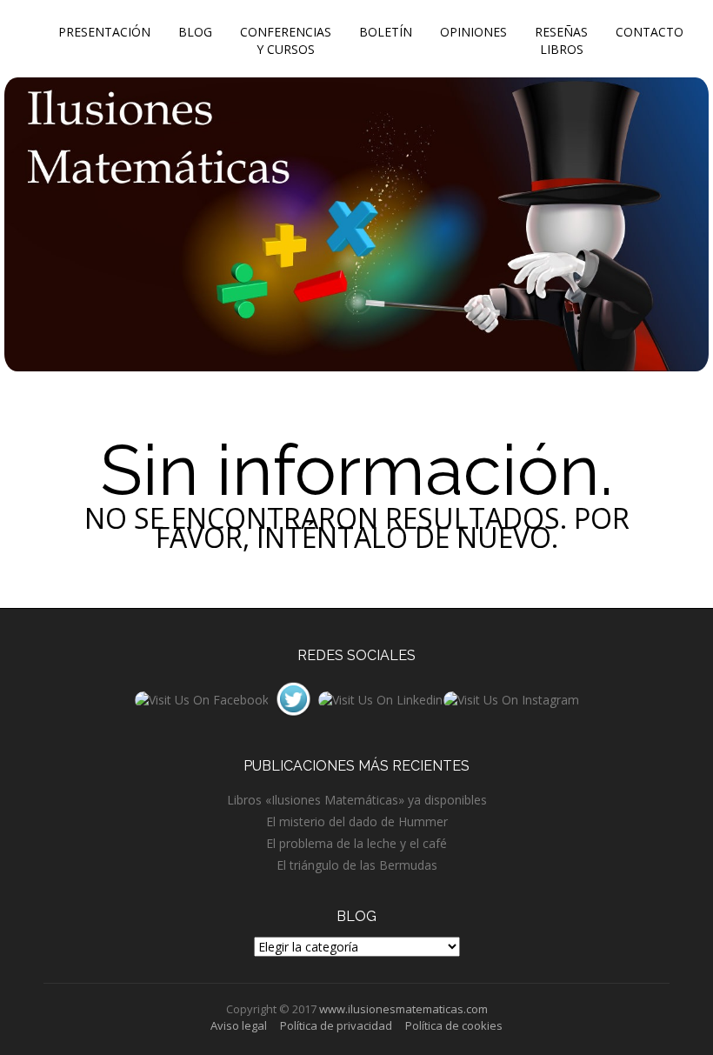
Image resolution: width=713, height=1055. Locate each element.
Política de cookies (454, 1025)
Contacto (649, 31)
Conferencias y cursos (285, 40)
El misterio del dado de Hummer (357, 821)
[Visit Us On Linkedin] (380, 698)
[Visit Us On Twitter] (293, 698)
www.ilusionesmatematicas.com (403, 1009)
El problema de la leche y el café (356, 843)
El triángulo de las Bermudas (357, 865)
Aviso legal (238, 1025)
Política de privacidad (336, 1025)
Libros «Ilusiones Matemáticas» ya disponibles (357, 799)
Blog (195, 31)
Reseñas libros (561, 40)
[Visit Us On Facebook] (201, 698)
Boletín (385, 31)
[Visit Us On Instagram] (511, 698)
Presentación (104, 31)
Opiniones (473, 31)
